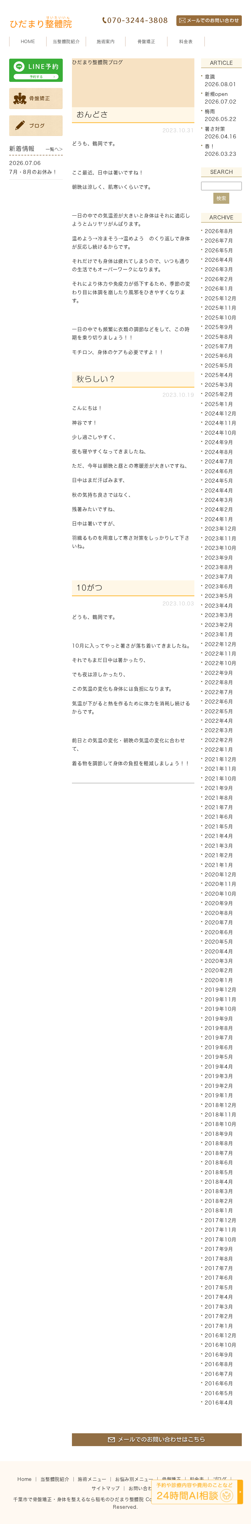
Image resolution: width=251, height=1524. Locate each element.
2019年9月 (219, 1018)
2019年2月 (219, 1085)
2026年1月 (219, 288)
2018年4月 (219, 1181)
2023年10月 (221, 548)
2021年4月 (219, 836)
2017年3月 (219, 1306)
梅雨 (210, 111)
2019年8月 (219, 1028)
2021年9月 (219, 788)
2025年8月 (219, 336)
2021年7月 (219, 807)
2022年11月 (221, 653)
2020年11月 (221, 884)
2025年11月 (221, 307)
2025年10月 (221, 317)
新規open (216, 93)
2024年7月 (219, 461)
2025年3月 (219, 384)
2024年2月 (219, 509)
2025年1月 (219, 403)
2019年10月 (221, 1009)
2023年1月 (219, 634)
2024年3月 (219, 500)
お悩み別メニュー (134, 1479)
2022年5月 (219, 711)
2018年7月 (219, 1153)
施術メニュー (92, 1479)
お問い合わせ (143, 1488)
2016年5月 (219, 1393)
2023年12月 (221, 528)
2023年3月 (219, 615)
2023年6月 (219, 586)
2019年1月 (219, 1095)
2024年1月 (219, 519)
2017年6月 (219, 1277)
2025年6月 (219, 355)
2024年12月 (221, 413)
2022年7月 (219, 692)
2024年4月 (219, 490)
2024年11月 (221, 423)
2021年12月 (221, 759)
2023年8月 (219, 567)
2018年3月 (219, 1191)
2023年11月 (221, 538)
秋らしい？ (96, 379)
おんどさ (92, 114)
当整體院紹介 (54, 1479)
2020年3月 (219, 961)
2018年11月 (221, 1114)
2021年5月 (219, 826)
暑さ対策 (215, 128)
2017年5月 (219, 1287)
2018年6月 (219, 1162)
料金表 (186, 41)
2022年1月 (219, 749)
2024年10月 (221, 432)
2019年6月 (219, 1047)
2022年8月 (219, 682)
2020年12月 (221, 874)
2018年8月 (219, 1143)
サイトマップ (106, 1488)
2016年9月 (219, 1354)
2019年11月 (221, 999)
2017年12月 (221, 1220)
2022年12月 (221, 643)
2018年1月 (219, 1210)
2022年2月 (219, 740)
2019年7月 (219, 1037)
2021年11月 (221, 768)
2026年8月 (219, 231)
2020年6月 (219, 932)
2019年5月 (219, 1056)
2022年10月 (221, 663)
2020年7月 (219, 922)
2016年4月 (219, 1402)
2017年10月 (221, 1239)
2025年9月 (219, 327)
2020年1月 (219, 980)
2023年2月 (219, 624)
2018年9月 (219, 1133)
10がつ (90, 587)
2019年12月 (221, 989)
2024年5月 (219, 480)
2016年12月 (221, 1335)
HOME (28, 41)
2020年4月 (219, 951)
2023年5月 (219, 596)
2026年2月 (219, 279)
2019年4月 (219, 1066)
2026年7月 (219, 240)
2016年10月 (221, 1345)
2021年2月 (219, 855)
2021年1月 (219, 864)
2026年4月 (219, 260)
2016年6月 (219, 1383)
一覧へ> (54, 149)
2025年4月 (219, 375)
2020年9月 (219, 903)
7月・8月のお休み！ (33, 172)
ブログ (220, 1479)
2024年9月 (219, 442)
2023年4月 (219, 605)
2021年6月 (219, 816)
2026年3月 (219, 269)
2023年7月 (219, 576)
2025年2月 (219, 394)
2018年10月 (221, 1124)
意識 (210, 76)
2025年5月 (219, 365)
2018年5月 (219, 1172)
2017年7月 (219, 1268)
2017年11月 (221, 1229)
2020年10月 (221, 893)
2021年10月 (221, 778)
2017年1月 (219, 1325)
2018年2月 (219, 1201)
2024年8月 (219, 452)
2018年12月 (221, 1104)
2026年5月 (219, 250)
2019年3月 (219, 1076)
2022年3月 (219, 730)
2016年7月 (219, 1374)
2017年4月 (219, 1297)
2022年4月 (219, 720)
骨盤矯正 (146, 41)
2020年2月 (219, 970)
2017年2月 (219, 1316)
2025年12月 (221, 298)
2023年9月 (219, 557)
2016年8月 (219, 1364)
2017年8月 (219, 1258)
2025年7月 (219, 346)
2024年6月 (219, 471)
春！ (210, 146)
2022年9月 (219, 673)
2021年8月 (219, 797)
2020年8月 (219, 913)
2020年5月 (219, 941)
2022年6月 (219, 701)
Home (24, 1479)
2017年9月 (219, 1249)
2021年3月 (219, 845)
